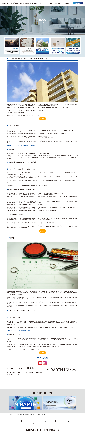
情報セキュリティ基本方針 (39, 421)
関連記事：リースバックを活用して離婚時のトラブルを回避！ (21, 145)
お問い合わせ (18, 421)
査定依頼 (42, 118)
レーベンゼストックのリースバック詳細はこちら (18, 330)
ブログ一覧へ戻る (42, 358)
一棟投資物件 (57, 3)
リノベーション (48, 3)
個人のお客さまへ (37, 3)
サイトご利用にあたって (27, 421)
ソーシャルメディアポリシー (62, 421)
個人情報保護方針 (51, 421)
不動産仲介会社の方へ (24, 3)
